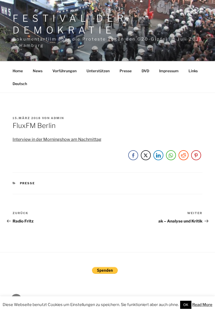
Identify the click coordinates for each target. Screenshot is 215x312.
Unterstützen (98, 71)
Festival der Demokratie (70, 24)
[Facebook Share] (133, 155)
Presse (126, 71)
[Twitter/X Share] (146, 155)
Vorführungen (64, 71)
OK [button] (185, 305)
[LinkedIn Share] (158, 155)
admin (57, 118)
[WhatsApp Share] (171, 155)
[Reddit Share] (184, 155)
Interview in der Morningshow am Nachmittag (57, 139)
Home (18, 71)
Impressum (169, 71)
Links (193, 71)
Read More (202, 304)
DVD (145, 71)
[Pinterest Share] (196, 155)
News (37, 71)
